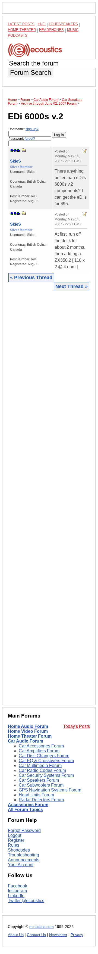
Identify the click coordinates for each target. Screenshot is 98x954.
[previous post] (15, 213)
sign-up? (32, 129)
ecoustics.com (41, 927)
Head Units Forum (36, 795)
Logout (14, 835)
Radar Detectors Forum (41, 799)
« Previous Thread (31, 277)
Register (16, 840)
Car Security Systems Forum (46, 775)
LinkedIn (16, 895)
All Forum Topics (25, 809)
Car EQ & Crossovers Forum (46, 760)
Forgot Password (24, 830)
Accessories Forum (28, 804)
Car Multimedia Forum (40, 765)
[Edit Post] (84, 151)
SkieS (15, 161)
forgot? (30, 139)
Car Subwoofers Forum (41, 785)
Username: (23, 129)
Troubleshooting (23, 855)
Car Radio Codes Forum (42, 770)
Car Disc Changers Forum (44, 755)
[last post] (18, 150)
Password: (21, 139)
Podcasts (17, 35)
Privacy (77, 935)
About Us (16, 935)
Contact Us (36, 935)
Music (72, 30)
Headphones (51, 30)
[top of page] (11, 150)
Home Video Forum (28, 731)
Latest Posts (21, 24)
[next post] (15, 150)
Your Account (20, 864)
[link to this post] (24, 150)
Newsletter (58, 935)
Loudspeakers (63, 24)
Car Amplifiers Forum (39, 751)
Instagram (17, 890)
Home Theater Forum (30, 736)
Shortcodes (19, 850)
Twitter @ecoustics (26, 900)
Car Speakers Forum (39, 780)
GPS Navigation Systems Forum (50, 790)
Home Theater (22, 30)
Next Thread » (71, 286)
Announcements (23, 860)
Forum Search (30, 72)
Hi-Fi (42, 24)
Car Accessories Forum (41, 746)
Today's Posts (76, 726)
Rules (13, 845)
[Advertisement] (49, 497)
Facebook (17, 886)
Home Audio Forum (28, 726)
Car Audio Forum (25, 741)
